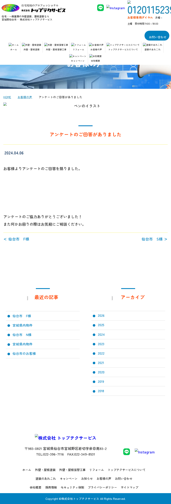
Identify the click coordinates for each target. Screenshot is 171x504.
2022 (101, 353)
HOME (7, 97)
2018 (101, 390)
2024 (101, 334)
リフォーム (78, 49)
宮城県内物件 (23, 325)
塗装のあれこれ (153, 49)
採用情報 (51, 487)
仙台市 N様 (22, 334)
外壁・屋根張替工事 (56, 49)
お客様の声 (96, 49)
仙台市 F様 (18, 239)
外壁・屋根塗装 (32, 49)
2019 (101, 381)
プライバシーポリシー (102, 487)
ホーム (13, 49)
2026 (101, 315)
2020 (101, 372)
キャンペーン (78, 60)
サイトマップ (129, 487)
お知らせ (87, 478)
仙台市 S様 (152, 239)
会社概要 (95, 60)
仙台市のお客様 (24, 353)
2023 (101, 343)
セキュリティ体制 (72, 487)
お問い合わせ (157, 37)
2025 (101, 324)
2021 (101, 362)
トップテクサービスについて (123, 49)
